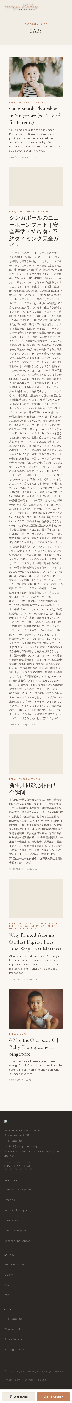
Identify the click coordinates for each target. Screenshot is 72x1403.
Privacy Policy (12, 1379)
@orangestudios (14, 1349)
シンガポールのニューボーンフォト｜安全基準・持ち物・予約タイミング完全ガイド (34, 232)
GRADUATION (31, 926)
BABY (12, 102)
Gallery (8, 1274)
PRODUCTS (29, 928)
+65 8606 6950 (14, 1140)
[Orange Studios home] (36, 1124)
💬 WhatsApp (19, 1396)
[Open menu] (63, 7)
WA (28, 1166)
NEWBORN (33, 211)
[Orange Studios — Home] (22, 7)
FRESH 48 (15, 926)
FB (18, 1166)
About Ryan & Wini (15, 1264)
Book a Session (13, 1339)
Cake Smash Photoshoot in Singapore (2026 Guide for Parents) (36, 115)
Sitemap (29, 1379)
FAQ (6, 1295)
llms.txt (42, 1379)
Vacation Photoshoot (17, 1240)
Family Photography (16, 1230)
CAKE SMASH (25, 102)
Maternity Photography (18, 1189)
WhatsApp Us (12, 1329)
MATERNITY (48, 926)
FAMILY (39, 102)
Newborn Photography (17, 1210)
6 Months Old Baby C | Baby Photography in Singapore (33, 1047)
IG (8, 1166)
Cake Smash (11, 1220)
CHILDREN (41, 923)
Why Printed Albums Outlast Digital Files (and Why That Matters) (35, 942)
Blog (6, 1285)
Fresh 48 (9, 1199)
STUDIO (45, 211)
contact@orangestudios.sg (20, 1146)
